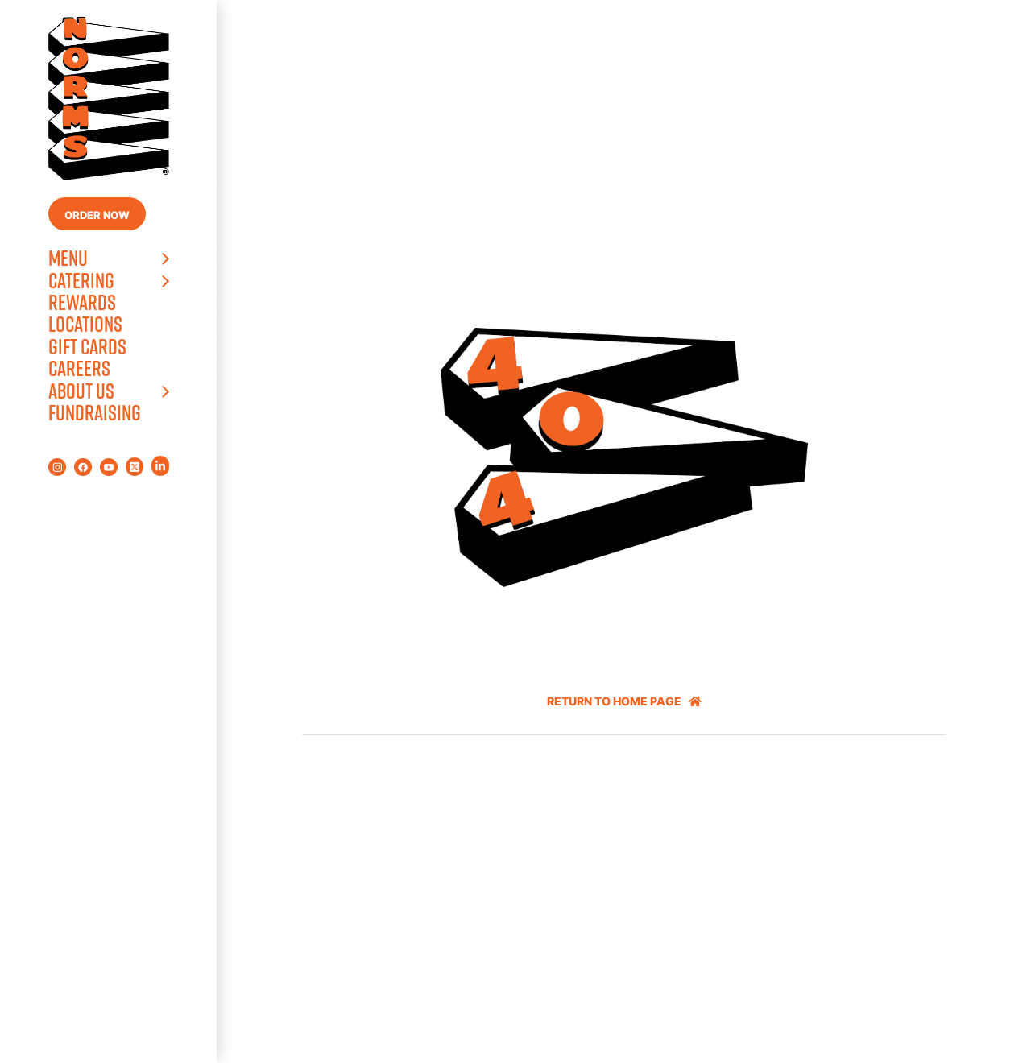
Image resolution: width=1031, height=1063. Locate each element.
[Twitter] (134, 466)
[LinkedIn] (160, 465)
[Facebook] (83, 467)
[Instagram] (57, 467)
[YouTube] (109, 467)
